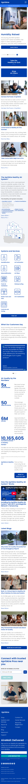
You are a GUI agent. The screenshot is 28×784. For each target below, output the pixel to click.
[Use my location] (25, 672)
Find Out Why (5, 139)
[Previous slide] (1, 54)
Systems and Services (5, 721)
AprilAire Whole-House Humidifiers (7, 769)
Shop (2, 717)
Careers (17, 727)
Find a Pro (4, 168)
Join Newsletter (14, 756)
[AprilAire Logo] (5, 2)
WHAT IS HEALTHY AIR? (20, 475)
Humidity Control (7, 201)
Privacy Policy (22, 758)
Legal (14, 778)
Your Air (3, 727)
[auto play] (17, 54)
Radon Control (19, 209)
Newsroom (4, 732)
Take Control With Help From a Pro (12, 158)
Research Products (4, 778)
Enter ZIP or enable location (10, 669)
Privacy (10, 778)
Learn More (14, 49)
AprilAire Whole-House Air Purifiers (7, 771)
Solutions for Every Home (7, 212)
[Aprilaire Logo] (5, 712)
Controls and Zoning (7, 210)
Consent (2, 779)
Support (3, 735)
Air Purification (6, 209)
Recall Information (14, 5)
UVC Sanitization (19, 210)
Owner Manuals (20, 720)
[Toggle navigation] (25, 2)
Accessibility (18, 778)
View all (16, 316)
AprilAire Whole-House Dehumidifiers (8, 773)
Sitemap (23, 778)
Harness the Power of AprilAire (11, 97)
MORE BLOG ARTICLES (14, 648)
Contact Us (18, 717)
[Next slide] (15, 54)
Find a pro (7, 678)
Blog (2, 730)
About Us (4, 724)
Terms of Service (4, 759)
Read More (5, 572)
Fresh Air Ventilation (20, 201)
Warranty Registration (19, 723)
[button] (3, 54)
